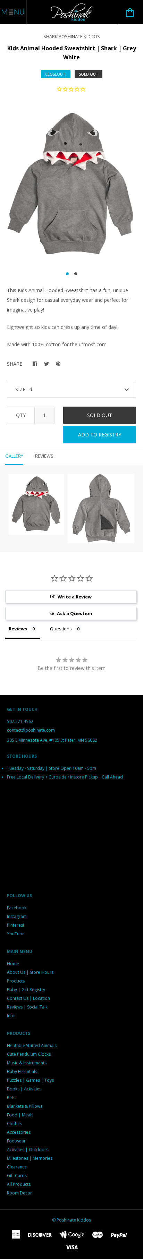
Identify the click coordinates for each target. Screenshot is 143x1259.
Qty (21, 415)
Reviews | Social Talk (27, 1007)
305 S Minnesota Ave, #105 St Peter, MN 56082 (52, 740)
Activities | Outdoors (27, 1149)
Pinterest (15, 925)
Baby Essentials (22, 1071)
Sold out (99, 415)
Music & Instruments (27, 1063)
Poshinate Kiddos (74, 1220)
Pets (11, 1097)
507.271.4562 (20, 721)
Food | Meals (20, 1115)
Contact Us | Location (28, 998)
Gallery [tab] (14, 456)
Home (13, 964)
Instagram (17, 916)
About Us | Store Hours (30, 972)
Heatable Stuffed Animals (32, 1045)
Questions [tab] (61, 629)
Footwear (16, 1141)
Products (16, 981)
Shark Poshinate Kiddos (71, 36)
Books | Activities (24, 1089)
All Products (19, 1184)
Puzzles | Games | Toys (30, 1080)
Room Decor (19, 1193)
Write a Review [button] (75, 597)
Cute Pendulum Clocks (29, 1054)
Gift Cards (17, 1176)
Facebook (16, 908)
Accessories (19, 1132)
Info (11, 1016)
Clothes (14, 1123)
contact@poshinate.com (31, 730)
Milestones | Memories (29, 1158)
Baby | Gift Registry (26, 990)
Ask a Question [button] (74, 613)
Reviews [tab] (44, 456)
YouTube (16, 934)
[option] (71, 184)
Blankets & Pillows (24, 1106)
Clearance (17, 1167)
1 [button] (67, 273)
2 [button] (75, 273)
